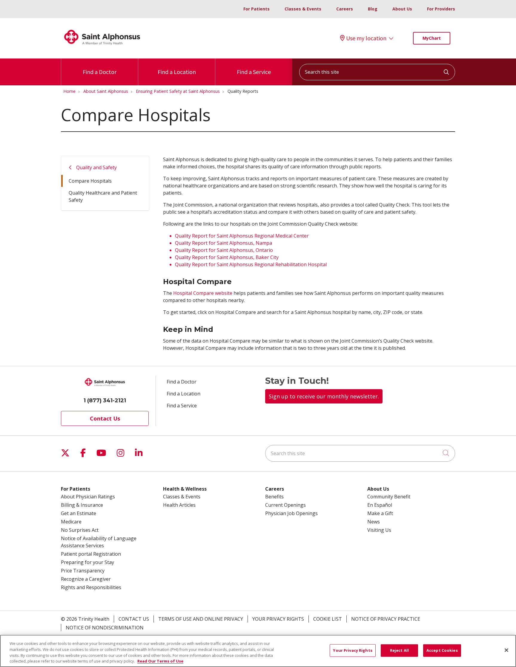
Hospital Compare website (202, 293)
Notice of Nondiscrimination (105, 627)
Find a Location (177, 72)
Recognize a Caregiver (86, 579)
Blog (372, 9)
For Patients (256, 9)
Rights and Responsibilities (91, 587)
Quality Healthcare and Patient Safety (103, 196)
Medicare (71, 521)
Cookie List (327, 619)
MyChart (432, 38)
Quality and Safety (96, 167)
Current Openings (285, 505)
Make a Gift (380, 513)
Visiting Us (379, 530)
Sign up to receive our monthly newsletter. (324, 396)
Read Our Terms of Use (160, 660)
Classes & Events (303, 9)
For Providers (441, 9)
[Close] (506, 650)
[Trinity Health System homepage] (102, 47)
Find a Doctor (99, 72)
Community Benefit (388, 496)
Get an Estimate (78, 513)
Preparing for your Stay (87, 562)
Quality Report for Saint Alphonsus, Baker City (227, 257)
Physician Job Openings (291, 513)
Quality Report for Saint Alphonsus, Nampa (223, 243)
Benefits (274, 496)
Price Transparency (83, 570)
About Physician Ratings (88, 496)
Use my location (366, 38)
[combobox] (377, 72)
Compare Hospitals (90, 181)
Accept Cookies (442, 650)
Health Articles (179, 505)
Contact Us (105, 418)
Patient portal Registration (91, 554)
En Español (379, 505)
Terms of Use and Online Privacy (200, 619)
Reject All (399, 650)
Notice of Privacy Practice (385, 619)
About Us (402, 9)
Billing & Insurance (82, 505)
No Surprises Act (80, 530)
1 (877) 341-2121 (105, 400)
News (373, 521)
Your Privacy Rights (278, 619)
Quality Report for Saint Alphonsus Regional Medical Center (242, 235)
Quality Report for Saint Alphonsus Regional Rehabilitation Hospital (251, 264)
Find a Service (254, 72)
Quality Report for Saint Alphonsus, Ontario (224, 250)
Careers (344, 9)
